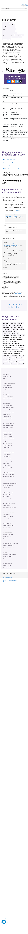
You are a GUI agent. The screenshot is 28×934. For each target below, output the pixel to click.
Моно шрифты (6, 456)
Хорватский (20, 359)
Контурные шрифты (7, 441)
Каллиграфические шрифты (9, 429)
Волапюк (20, 327)
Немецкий (11, 345)
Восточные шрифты (7, 398)
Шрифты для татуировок (9, 547)
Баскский (5, 325)
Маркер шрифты (7, 447)
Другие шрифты (6, 414)
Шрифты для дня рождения (9, 538)
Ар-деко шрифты (7, 385)
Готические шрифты (7, 401)
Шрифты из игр (6, 552)
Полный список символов (11, 168)
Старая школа (6, 505)
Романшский (15, 349)
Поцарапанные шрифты (8, 474)
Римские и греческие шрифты (10, 483)
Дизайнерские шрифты (8, 412)
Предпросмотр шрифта (10, 159)
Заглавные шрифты (7, 418)
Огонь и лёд (6, 463)
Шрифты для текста (7, 550)
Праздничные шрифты (8, 476)
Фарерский (19, 357)
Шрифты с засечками (8, 563)
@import (18, 210)
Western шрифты (7, 378)
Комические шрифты (8, 436)
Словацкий (17, 353)
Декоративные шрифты (8, 407)
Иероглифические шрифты (9, 421)
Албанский (5, 323)
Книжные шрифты (7, 434)
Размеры (6, 162)
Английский (13, 323)
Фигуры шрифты (7, 523)
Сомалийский (14, 355)
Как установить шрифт (8, 576)
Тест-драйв (7, 165)
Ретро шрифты (6, 481)
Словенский (6, 355)
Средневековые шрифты (9, 503)
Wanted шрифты (7, 376)
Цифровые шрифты (7, 530)
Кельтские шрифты (7, 432)
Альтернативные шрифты (9, 383)
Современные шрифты (8, 501)
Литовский (19, 339)
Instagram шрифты (7, 372)
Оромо (14, 347)
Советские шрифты (7, 498)
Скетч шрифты (6, 496)
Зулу (15, 331)
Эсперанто (14, 363)
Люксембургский (13, 341)
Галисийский (6, 329)
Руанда (22, 349)
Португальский (6, 349)
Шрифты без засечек (8, 534)
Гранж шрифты (6, 403)
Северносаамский (17, 351)
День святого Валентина (9, 409)
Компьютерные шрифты (8, 438)
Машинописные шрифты (9, 450)
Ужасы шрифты (6, 518)
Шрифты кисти (6, 558)
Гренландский (14, 329)
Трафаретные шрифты (8, 516)
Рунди (4, 351)
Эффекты (6, 579)
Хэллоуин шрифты (7, 527)
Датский (22, 329)
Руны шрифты (6, 487)
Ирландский (15, 333)
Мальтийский (15, 343)
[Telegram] (17, 81)
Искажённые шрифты (8, 425)
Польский (21, 347)
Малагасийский (6, 343)
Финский (5, 359)
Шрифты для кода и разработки (10, 543)
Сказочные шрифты (7, 494)
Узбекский (11, 357)
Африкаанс (20, 323)
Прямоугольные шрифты (9, 478)
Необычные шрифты (8, 458)
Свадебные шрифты (8, 492)
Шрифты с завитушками (8, 561)
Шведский (11, 361)
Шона (17, 361)
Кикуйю (20, 337)
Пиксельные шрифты (8, 467)
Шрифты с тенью (7, 567)
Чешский (5, 361)
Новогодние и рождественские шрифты (12, 461)
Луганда (5, 341)
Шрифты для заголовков (9, 541)
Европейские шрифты (8, 416)
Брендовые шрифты (8, 392)
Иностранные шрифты (8, 423)
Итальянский (21, 335)
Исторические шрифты (8, 427)
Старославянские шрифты (9, 507)
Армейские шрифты (7, 389)
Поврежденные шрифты (8, 470)
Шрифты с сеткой (7, 565)
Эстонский (21, 363)
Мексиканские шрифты (8, 452)
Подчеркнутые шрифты (8, 472)
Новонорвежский (7, 347)
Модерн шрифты (7, 454)
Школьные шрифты (7, 532)
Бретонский (12, 325)
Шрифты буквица (7, 536)
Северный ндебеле (7, 353)
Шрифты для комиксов (8, 545)
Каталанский (6, 337)
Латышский (12, 339)
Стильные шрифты (7, 510)
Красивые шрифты (7, 443)
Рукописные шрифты (8, 485)
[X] (20, 81)
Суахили (21, 355)
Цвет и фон (16, 162)
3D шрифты (5, 369)
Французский (12, 359)
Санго (9, 351)
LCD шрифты (6, 374)
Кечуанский (14, 337)
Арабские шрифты (7, 387)
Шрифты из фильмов (8, 556)
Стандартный (9, 210)
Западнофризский (7, 331)
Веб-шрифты (6, 394)
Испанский (13, 335)
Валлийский (6, 327)
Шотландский (6, 363)
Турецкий (5, 357)
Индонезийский (6, 333)
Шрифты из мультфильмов (9, 554)
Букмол (19, 325)
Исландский (6, 335)
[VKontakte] (9, 81)
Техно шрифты (6, 514)
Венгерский (13, 327)
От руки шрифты (7, 465)
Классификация (7, 576)
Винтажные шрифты (8, 396)
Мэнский (5, 345)
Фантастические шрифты (9, 521)
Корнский (5, 339)
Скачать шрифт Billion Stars (14, 305)
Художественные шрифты (9, 525)
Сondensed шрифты (7, 490)
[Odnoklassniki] (13, 81)
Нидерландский (20, 345)
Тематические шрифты (8, 512)
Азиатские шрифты (7, 381)
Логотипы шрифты (7, 445)
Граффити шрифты (7, 405)
